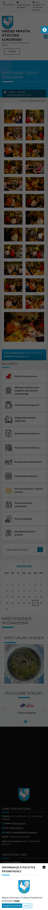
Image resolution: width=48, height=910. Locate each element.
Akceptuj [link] (27, 905)
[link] (44, 29)
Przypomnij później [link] (12, 905)
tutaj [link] (17, 900)
